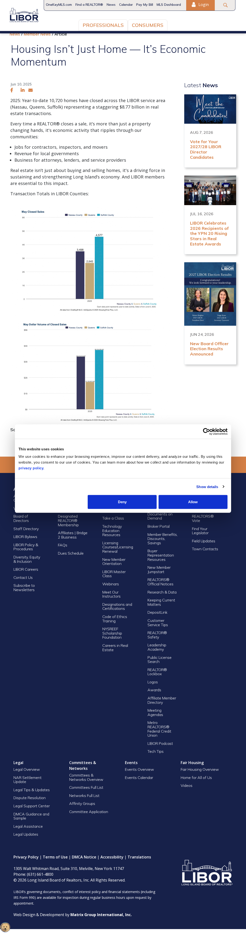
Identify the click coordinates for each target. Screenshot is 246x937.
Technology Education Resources (112, 530)
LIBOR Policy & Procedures (25, 546)
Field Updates (203, 541)
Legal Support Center (31, 805)
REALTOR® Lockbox (157, 671)
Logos (153, 682)
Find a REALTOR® (89, 4)
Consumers (147, 25)
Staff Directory (26, 528)
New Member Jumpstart (159, 569)
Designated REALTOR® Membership (68, 520)
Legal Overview (26, 769)
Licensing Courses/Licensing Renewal (117, 547)
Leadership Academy (157, 647)
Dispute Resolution (29, 797)
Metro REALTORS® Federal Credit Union (159, 729)
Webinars (110, 584)
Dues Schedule (71, 553)
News (111, 4)
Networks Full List (84, 795)
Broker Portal (159, 526)
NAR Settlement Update (27, 779)
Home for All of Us (196, 777)
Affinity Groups (82, 803)
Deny (122, 502)
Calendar (126, 4)
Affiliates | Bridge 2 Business (72, 534)
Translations (139, 857)
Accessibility (111, 857)
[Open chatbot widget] (5, 927)
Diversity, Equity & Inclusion (26, 559)
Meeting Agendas (155, 712)
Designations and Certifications (117, 606)
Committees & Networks (82, 765)
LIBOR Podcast (160, 743)
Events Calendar (139, 777)
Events (131, 762)
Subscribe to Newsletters (24, 587)
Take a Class (113, 518)
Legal (18, 762)
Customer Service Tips (158, 622)
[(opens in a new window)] (11, 90)
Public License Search (160, 659)
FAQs (62, 545)
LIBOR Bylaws (25, 536)
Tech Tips (156, 751)
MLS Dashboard (169, 4)
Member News (37, 34)
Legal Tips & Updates (31, 789)
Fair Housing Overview (200, 769)
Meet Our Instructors (111, 594)
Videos (186, 785)
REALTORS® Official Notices (160, 581)
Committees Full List (86, 787)
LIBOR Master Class (114, 573)
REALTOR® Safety (157, 634)
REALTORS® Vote (203, 518)
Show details (207, 486)
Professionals (103, 25)
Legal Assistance (28, 826)
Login (203, 4)
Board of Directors (21, 518)
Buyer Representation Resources (161, 555)
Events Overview (139, 769)
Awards (154, 689)
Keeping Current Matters (161, 602)
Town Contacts (205, 548)
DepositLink (157, 612)
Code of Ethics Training (114, 618)
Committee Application (88, 811)
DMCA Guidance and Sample (31, 816)
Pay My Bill (144, 4)
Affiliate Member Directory (162, 700)
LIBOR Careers (25, 569)
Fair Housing (192, 762)
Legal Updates (25, 834)
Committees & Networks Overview (86, 777)
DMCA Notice (84, 857)
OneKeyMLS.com (59, 4)
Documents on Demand (160, 516)
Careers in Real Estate (115, 647)
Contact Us (23, 577)
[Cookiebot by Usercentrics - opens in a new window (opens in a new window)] (206, 431)
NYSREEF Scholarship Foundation (112, 633)
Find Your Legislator (200, 530)
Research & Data (162, 592)
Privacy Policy (26, 857)
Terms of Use (55, 857)
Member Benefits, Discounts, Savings (163, 538)
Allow (193, 502)
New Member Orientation (113, 561)
